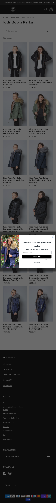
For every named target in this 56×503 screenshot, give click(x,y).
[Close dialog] (53, 236)
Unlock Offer (37, 257)
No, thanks (37, 262)
